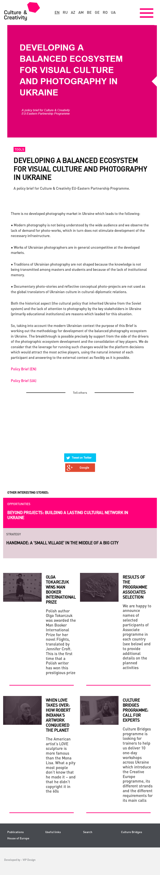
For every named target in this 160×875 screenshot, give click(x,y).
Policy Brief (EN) (23, 369)
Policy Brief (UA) (23, 380)
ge (97, 12)
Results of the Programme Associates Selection (135, 587)
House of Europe (18, 838)
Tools (19, 149)
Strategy (13, 534)
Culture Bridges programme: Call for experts (135, 710)
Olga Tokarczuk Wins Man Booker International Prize (61, 589)
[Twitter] (80, 455)
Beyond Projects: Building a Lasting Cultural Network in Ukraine (67, 515)
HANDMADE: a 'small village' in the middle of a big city (62, 542)
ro (105, 12)
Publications (15, 831)
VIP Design (29, 859)
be (89, 12)
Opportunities (18, 504)
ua (113, 12)
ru (65, 12)
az (73, 12)
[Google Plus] (80, 465)
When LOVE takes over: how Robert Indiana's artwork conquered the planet (58, 715)
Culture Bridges (131, 831)
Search (87, 831)
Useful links (53, 831)
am (81, 12)
